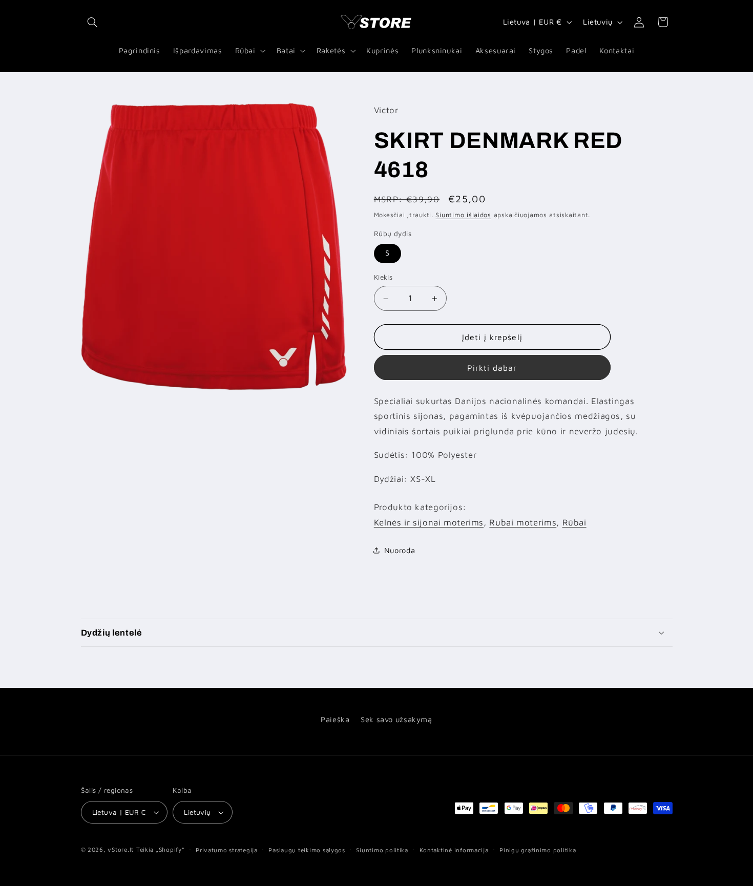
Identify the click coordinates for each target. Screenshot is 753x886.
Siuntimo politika (382, 850)
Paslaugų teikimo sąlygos (306, 850)
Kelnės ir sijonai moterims (429, 522)
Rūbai (574, 522)
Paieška (335, 719)
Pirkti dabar (492, 367)
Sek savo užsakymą (396, 719)
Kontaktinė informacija (454, 850)
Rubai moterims (522, 522)
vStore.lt (121, 849)
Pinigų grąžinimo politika (537, 850)
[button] (92, 22)
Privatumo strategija (227, 850)
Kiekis (383, 277)
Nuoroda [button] (399, 550)
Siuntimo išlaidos (463, 215)
